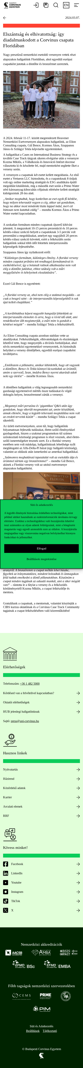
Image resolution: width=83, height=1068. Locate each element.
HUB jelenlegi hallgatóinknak (21, 711)
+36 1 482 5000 (30, 683)
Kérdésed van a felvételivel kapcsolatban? (28, 693)
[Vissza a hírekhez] (4, 17)
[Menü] (76, 5)
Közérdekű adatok (14, 788)
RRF (6, 815)
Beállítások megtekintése (42, 559)
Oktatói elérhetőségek (16, 702)
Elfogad (41, 548)
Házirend (8, 778)
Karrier (7, 797)
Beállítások (33, 1031)
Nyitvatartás (10, 769)
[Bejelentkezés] (35, 5)
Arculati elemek (12, 806)
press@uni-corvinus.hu (25, 721)
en (66, 5)
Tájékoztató (50, 1031)
